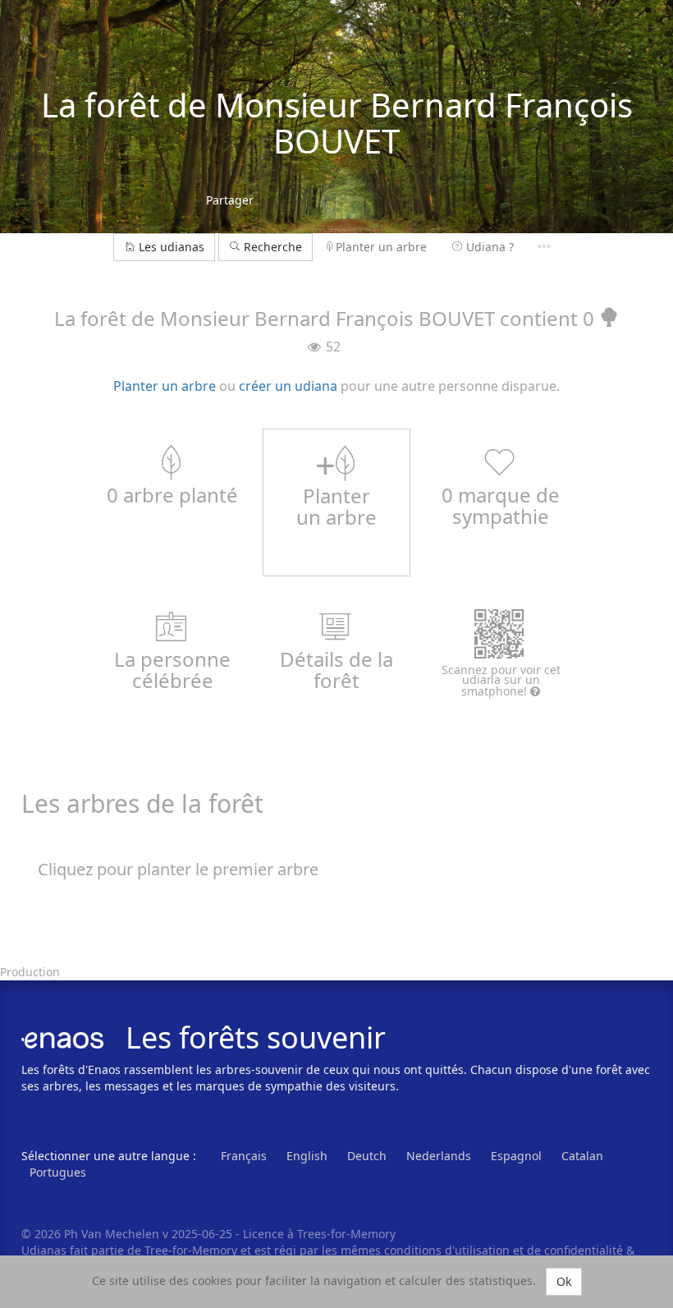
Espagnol (516, 1155)
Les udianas (171, 247)
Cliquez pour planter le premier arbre (178, 869)
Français (244, 1155)
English (306, 1155)
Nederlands (438, 1155)
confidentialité (583, 1250)
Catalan (582, 1155)
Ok (563, 1281)
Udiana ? (490, 247)
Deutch (367, 1155)
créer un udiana (288, 386)
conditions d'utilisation (448, 1250)
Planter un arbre (381, 247)
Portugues (58, 1172)
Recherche (271, 247)
